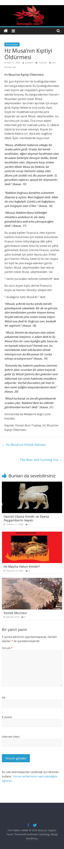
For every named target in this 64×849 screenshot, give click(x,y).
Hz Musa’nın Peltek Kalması (24, 445)
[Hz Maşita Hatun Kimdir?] (32, 534)
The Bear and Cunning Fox (41, 460)
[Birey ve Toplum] (6, 31)
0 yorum (42, 62)
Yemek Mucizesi (15, 613)
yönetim (29, 62)
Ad (3, 697)
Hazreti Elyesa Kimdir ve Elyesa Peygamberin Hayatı (26, 518)
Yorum (7, 648)
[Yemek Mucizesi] (32, 580)
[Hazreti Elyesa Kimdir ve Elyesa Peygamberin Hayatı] (32, 484)
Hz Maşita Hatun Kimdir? (22, 566)
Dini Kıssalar (12, 44)
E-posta (7, 717)
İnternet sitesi (11, 736)
